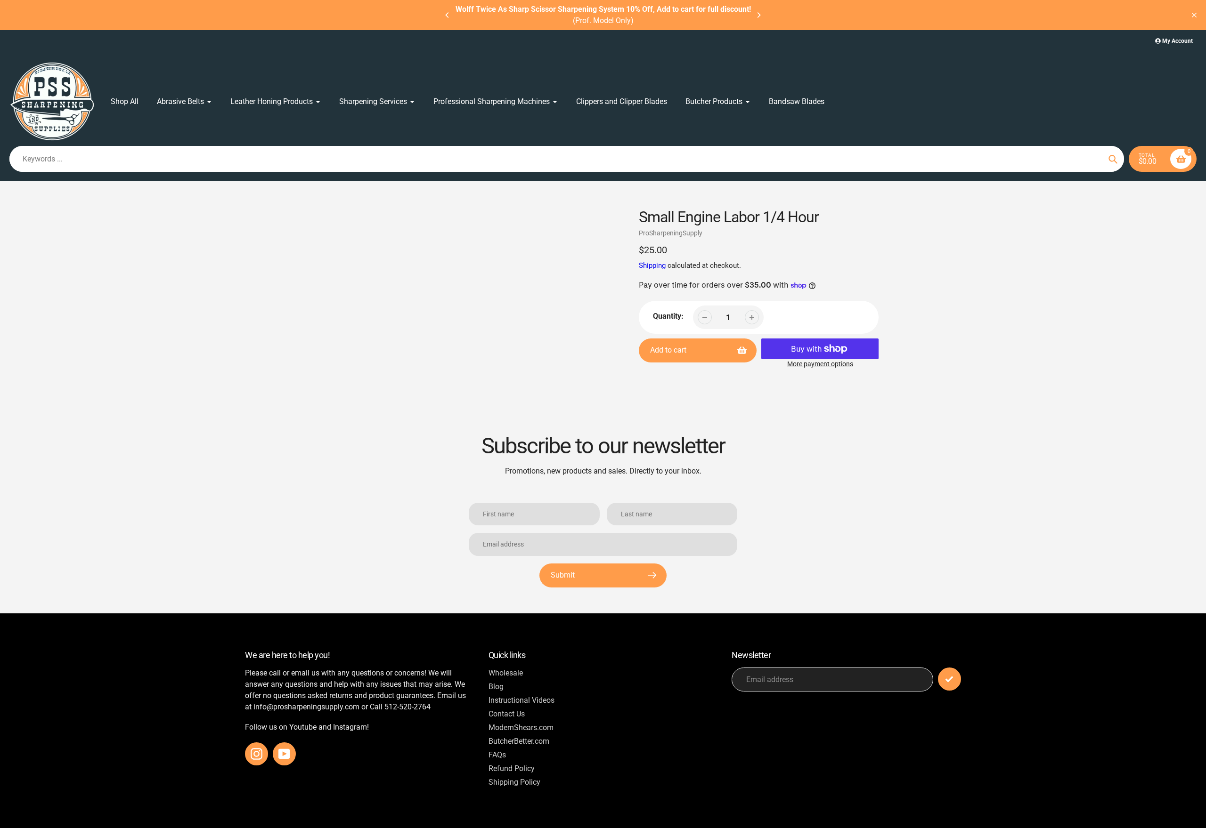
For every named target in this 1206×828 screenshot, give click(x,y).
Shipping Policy (514, 782)
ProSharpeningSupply (670, 233)
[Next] (758, 15)
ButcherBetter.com (519, 741)
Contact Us (507, 713)
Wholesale (506, 672)
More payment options (820, 364)
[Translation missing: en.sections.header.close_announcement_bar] (1194, 15)
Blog (496, 686)
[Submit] (949, 679)
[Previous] (447, 15)
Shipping (652, 265)
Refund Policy (512, 768)
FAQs (497, 754)
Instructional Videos (521, 700)
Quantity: (668, 316)
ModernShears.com (521, 727)
